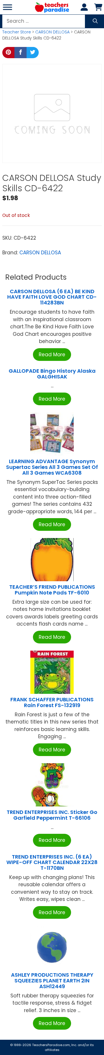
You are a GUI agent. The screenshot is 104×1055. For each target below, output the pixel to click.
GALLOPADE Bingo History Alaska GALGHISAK (52, 373)
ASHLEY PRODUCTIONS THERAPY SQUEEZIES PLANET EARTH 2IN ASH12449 (52, 980)
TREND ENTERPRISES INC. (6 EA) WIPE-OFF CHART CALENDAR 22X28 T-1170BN (52, 862)
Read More (52, 354)
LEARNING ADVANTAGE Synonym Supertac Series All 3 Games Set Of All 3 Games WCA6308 (52, 467)
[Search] (95, 21)
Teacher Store (16, 32)
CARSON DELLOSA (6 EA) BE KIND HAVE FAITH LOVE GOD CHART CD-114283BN (52, 297)
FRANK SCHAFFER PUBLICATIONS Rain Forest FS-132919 (52, 702)
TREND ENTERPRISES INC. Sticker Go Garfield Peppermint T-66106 (52, 814)
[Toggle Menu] (7, 7)
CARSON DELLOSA (52, 32)
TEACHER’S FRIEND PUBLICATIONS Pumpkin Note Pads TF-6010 (52, 589)
